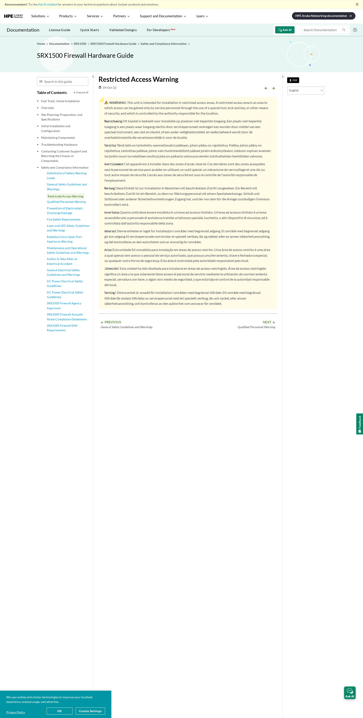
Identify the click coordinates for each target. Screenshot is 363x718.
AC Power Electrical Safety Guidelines (65, 283)
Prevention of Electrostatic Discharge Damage (65, 210)
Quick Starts (89, 30)
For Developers (161, 30)
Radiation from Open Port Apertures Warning (64, 239)
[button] (350, 692)
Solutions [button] (38, 16)
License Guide (59, 30)
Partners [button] (119, 16)
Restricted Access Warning (65, 196)
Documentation (23, 30)
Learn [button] (200, 16)
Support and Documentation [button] (161, 16)
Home (41, 43)
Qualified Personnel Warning (66, 201)
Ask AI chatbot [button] (47, 4)
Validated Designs (123, 30)
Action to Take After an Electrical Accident (62, 261)
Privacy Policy (15, 712)
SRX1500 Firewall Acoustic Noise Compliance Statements (67, 317)
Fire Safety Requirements (63, 219)
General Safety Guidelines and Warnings (67, 186)
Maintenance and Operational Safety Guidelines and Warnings (68, 250)
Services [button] (93, 16)
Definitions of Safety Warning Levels (66, 175)
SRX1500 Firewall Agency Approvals (64, 305)
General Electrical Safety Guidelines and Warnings (63, 272)
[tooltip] (293, 80)
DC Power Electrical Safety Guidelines (65, 294)
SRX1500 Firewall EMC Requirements (62, 328)
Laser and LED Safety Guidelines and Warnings (68, 228)
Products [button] (66, 16)
